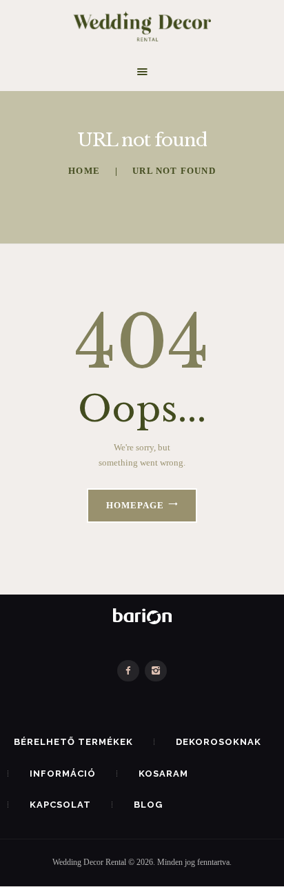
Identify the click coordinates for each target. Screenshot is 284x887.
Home (84, 171)
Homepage (135, 505)
